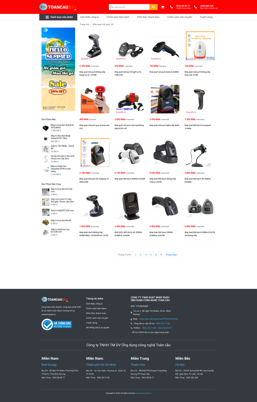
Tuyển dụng (91, 323)
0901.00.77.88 (163, 323)
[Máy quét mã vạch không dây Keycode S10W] (200, 46)
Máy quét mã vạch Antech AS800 (163, 72)
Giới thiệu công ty (94, 303)
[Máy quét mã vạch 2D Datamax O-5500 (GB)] (95, 153)
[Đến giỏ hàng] (163, 7)
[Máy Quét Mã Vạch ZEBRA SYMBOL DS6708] (165, 206)
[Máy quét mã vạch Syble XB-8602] (165, 99)
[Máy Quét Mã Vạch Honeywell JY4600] (200, 99)
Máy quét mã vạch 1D (103, 24)
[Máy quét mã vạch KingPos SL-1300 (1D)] (130, 46)
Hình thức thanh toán (96, 313)
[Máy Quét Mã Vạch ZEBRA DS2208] (130, 153)
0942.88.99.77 (165, 328)
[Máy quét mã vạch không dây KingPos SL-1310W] (95, 46)
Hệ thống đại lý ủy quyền (97, 327)
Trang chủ (84, 24)
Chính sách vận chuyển (97, 318)
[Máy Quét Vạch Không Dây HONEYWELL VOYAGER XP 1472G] (95, 206)
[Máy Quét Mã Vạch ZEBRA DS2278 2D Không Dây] (200, 206)
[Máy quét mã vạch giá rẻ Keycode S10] (95, 99)
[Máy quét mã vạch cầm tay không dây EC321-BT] (130, 99)
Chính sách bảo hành (96, 308)
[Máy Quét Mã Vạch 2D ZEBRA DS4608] (200, 153)
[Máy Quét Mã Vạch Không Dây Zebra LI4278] (165, 153)
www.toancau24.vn (143, 393)
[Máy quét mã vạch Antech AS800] (165, 46)
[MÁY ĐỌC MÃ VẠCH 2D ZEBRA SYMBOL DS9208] (130, 206)
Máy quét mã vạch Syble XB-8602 (164, 125)
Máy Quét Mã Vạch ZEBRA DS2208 (130, 179)
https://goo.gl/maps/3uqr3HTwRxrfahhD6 (158, 319)
